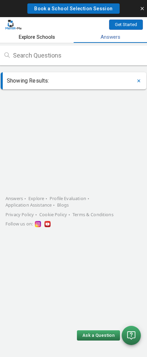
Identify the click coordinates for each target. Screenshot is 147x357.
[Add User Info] (139, 81)
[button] (73, 8)
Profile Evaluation (68, 198)
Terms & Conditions (92, 214)
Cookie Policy (53, 214)
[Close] (142, 8)
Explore (36, 198)
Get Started (126, 24)
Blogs (63, 205)
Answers (110, 37)
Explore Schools (37, 37)
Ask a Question (98, 335)
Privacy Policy (19, 214)
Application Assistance (28, 205)
